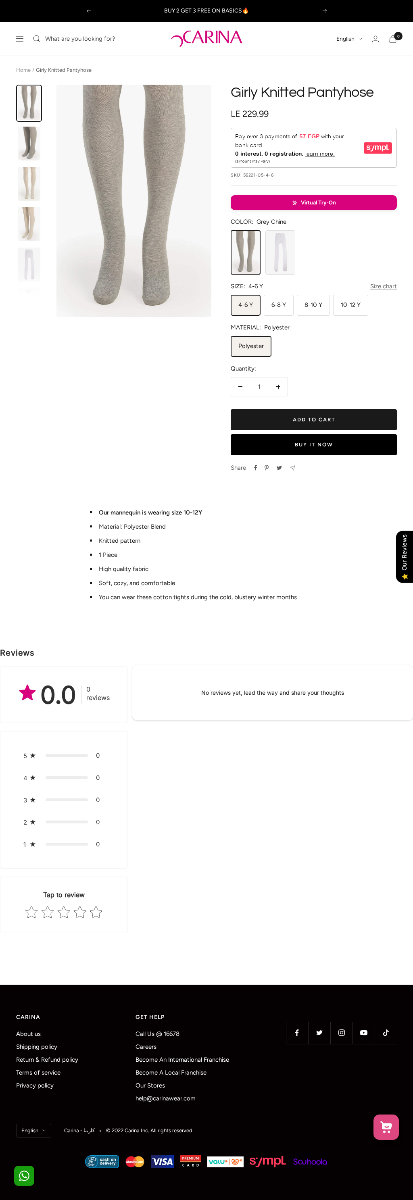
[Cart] (393, 39)
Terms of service (38, 1072)
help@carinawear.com (166, 1098)
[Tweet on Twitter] (279, 468)
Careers (146, 1046)
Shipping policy (36, 1046)
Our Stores (150, 1085)
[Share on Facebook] (255, 468)
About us (28, 1034)
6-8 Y (278, 304)
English (345, 38)
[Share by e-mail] (292, 468)
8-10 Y (313, 304)
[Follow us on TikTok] (386, 1033)
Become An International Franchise (182, 1059)
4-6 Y (245, 304)
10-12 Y (351, 304)
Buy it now (314, 445)
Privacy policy (35, 1085)
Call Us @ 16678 (157, 1034)
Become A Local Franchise (171, 1072)
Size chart (383, 286)
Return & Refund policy (47, 1059)
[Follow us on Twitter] (319, 1033)
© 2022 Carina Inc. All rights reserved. (150, 1130)
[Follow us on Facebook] (297, 1033)
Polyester (251, 346)
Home (23, 70)
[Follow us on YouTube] (364, 1033)
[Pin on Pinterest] (267, 468)
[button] (314, 202)
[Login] (375, 38)
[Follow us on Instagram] (341, 1033)
